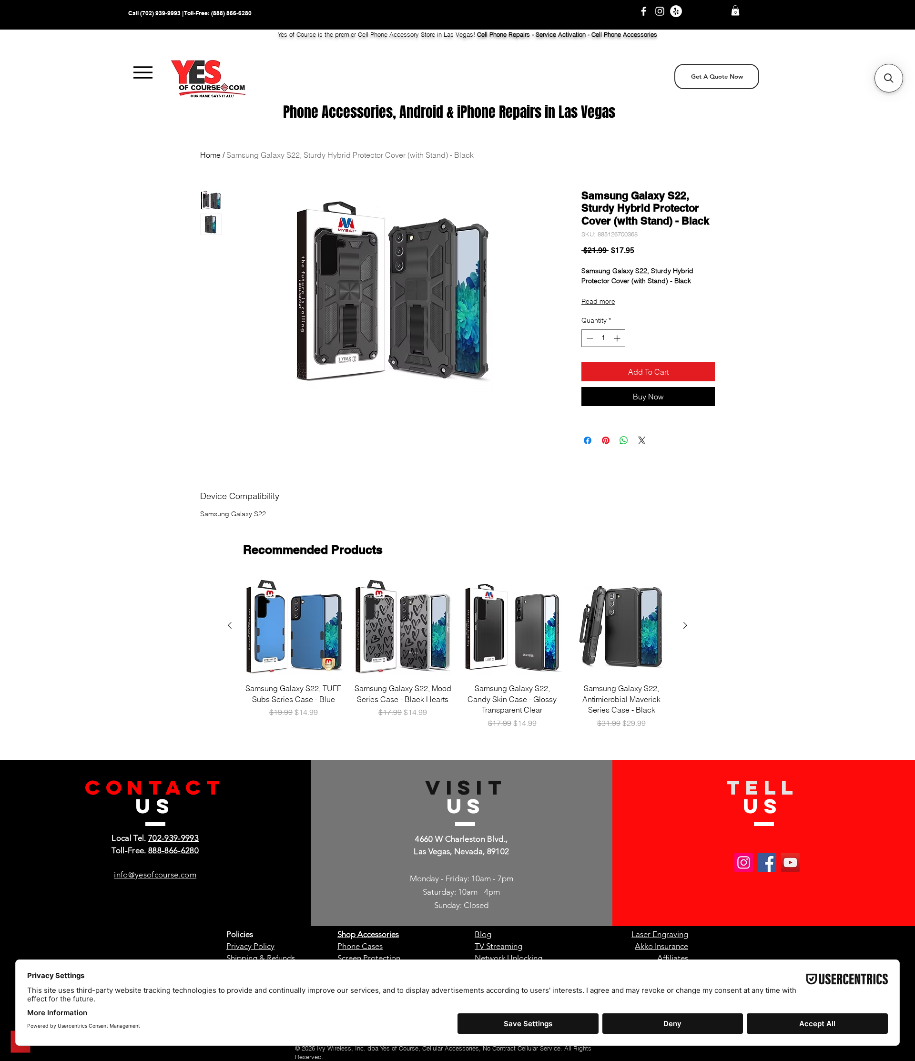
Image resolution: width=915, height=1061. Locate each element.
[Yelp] (676, 11)
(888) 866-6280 (231, 13)
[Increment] (618, 338)
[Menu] (142, 72)
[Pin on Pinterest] (605, 440)
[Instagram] (660, 11)
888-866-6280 (173, 850)
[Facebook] (644, 11)
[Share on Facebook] (587, 440)
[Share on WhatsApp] (624, 440)
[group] (457, 657)
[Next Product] (685, 625)
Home (210, 155)
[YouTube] (790, 862)
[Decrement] (589, 338)
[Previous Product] (229, 625)
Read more (598, 301)
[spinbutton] (603, 338)
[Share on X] (642, 440)
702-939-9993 (173, 838)
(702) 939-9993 (160, 13)
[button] (735, 10)
